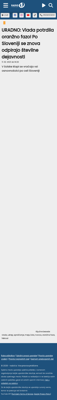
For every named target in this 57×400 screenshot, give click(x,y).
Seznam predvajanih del (42, 359)
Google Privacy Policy (42, 394)
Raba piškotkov (8, 355)
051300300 (48, 15)
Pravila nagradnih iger (19, 359)
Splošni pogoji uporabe (26, 355)
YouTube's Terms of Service (22, 394)
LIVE (6, 15)
